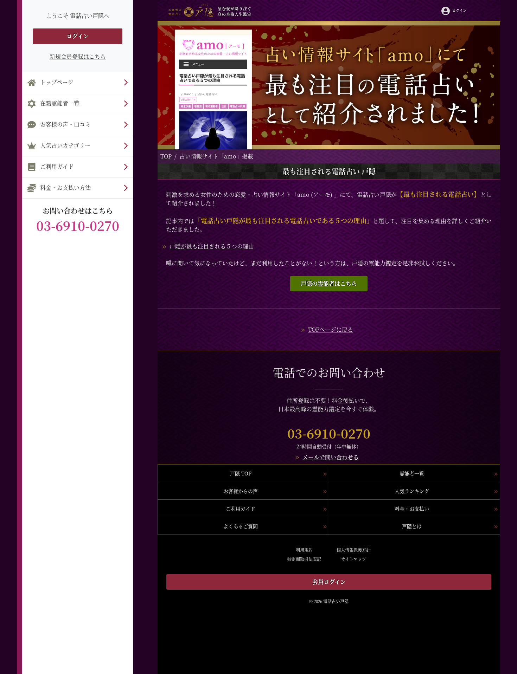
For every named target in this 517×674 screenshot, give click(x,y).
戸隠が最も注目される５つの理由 (212, 246)
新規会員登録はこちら (78, 56)
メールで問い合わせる (330, 457)
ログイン (77, 36)
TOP (166, 156)
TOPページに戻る (330, 329)
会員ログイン (329, 582)
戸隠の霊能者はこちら (329, 283)
